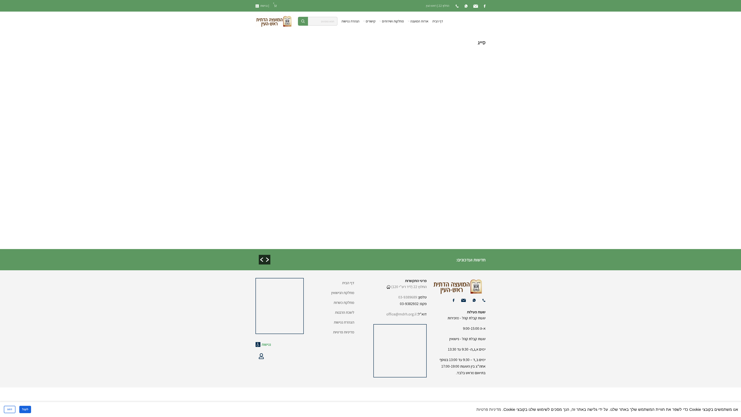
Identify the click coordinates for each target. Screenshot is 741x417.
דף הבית (348, 282)
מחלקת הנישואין (342, 292)
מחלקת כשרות (344, 302)
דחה (9, 409)
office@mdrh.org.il (401, 314)
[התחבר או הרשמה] (261, 356)
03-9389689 (407, 297)
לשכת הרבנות (344, 312)
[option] (357, 256)
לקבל (25, 409)
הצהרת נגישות (344, 322)
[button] (262, 259)
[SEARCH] (303, 21)
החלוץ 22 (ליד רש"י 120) (408, 286)
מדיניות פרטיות (343, 332)
